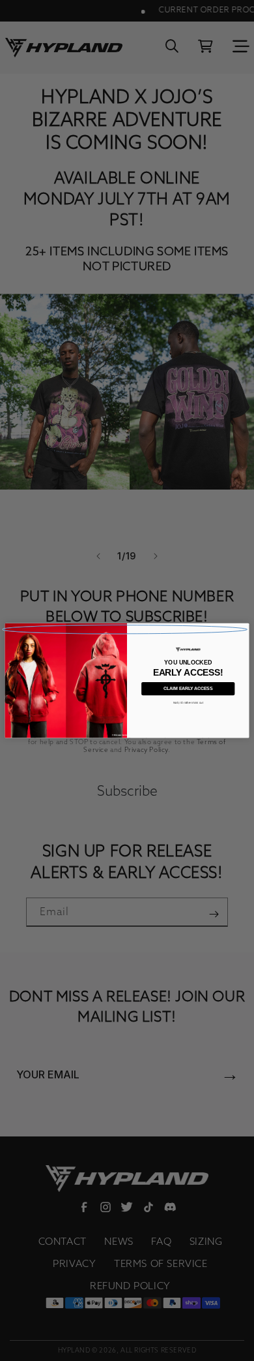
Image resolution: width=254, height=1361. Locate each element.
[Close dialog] (125, 629)
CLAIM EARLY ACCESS (187, 688)
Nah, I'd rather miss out (188, 702)
